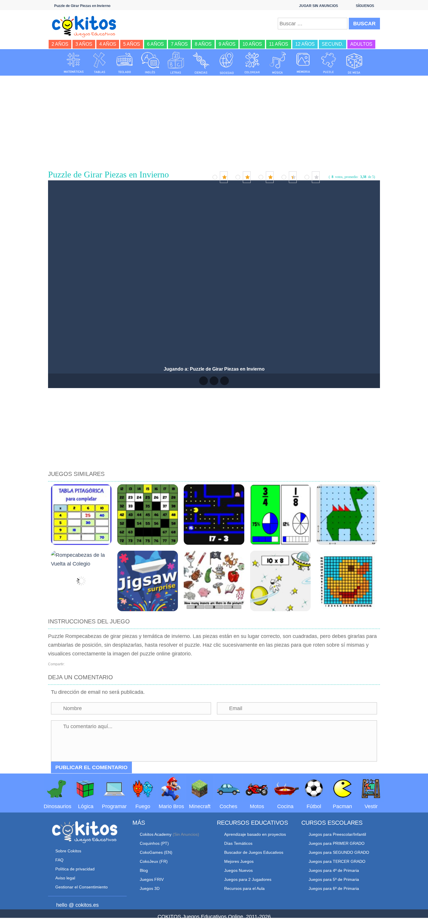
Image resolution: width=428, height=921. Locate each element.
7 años (179, 44)
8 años (203, 44)
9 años (227, 44)
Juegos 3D (150, 888)
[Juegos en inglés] (150, 63)
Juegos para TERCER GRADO (337, 861)
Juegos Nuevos (238, 870)
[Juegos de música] (278, 63)
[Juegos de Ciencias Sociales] (227, 63)
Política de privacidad (75, 869)
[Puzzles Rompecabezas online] (329, 63)
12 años (305, 44)
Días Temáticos (238, 843)
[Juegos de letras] (176, 63)
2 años (60, 44)
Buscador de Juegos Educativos (253, 852)
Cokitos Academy (155, 834)
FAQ (59, 860)
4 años (107, 44)
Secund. (332, 44)
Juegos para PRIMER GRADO (337, 843)
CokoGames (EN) (156, 852)
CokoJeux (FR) (154, 861)
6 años (155, 44)
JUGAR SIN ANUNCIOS (318, 6)
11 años (278, 44)
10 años (252, 44)
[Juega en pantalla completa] (214, 380)
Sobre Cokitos (68, 851)
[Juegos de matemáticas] (74, 63)
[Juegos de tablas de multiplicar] (99, 63)
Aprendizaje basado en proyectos (255, 834)
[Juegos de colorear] (252, 63)
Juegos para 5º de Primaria (334, 879)
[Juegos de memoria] (303, 63)
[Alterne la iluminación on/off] (203, 380)
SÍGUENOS (365, 6)
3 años (83, 44)
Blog (144, 870)
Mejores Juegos (239, 861)
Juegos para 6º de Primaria (334, 888)
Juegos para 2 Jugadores (247, 879)
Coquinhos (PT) (154, 843)
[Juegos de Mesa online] (354, 63)
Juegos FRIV (152, 879)
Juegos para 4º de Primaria (334, 870)
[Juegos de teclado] (125, 63)
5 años (131, 44)
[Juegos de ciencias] (201, 63)
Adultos (361, 44)
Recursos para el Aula (244, 888)
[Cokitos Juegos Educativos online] (86, 26)
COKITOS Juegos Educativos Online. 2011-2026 (214, 917)
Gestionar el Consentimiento (81, 887)
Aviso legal (65, 878)
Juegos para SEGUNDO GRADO (339, 852)
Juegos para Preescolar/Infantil (337, 834)
